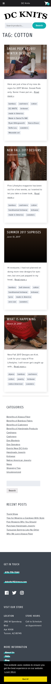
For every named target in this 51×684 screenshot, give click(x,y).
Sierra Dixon (33, 123)
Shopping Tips (14, 468)
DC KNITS (13, 108)
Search (39, 25)
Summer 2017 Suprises (24, 232)
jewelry (21, 379)
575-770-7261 (12, 572)
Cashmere (12, 436)
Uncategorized (14, 472)
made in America (16, 113)
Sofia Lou (13, 128)
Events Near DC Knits (17, 448)
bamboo (12, 104)
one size (12, 302)
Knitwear (11, 456)
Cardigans (11, 432)
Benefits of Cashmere (17, 424)
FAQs (7, 656)
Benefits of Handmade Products (22, 428)
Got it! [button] (25, 679)
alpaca (11, 374)
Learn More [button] (10, 672)
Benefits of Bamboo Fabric (20, 420)
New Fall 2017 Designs (24, 150)
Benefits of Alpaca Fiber (18, 416)
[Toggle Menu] (3, 3)
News (9, 464)
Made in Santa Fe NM (18, 118)
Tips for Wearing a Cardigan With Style (25, 518)
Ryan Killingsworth (17, 123)
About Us (10, 652)
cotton (34, 104)
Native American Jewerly (19, 460)
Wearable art (14, 133)
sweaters (24, 128)
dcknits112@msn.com (16, 581)
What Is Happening (21, 319)
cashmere (23, 104)
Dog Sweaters (13, 444)
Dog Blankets (13, 440)
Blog (7, 660)
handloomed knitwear (18, 210)
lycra (11, 297)
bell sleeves (24, 287)
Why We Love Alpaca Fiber (20, 533)
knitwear (24, 108)
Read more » (21, 279)
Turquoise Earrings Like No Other (23, 529)
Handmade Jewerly (16, 452)
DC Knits (25, 3)
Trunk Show (12, 514)
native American (16, 384)
